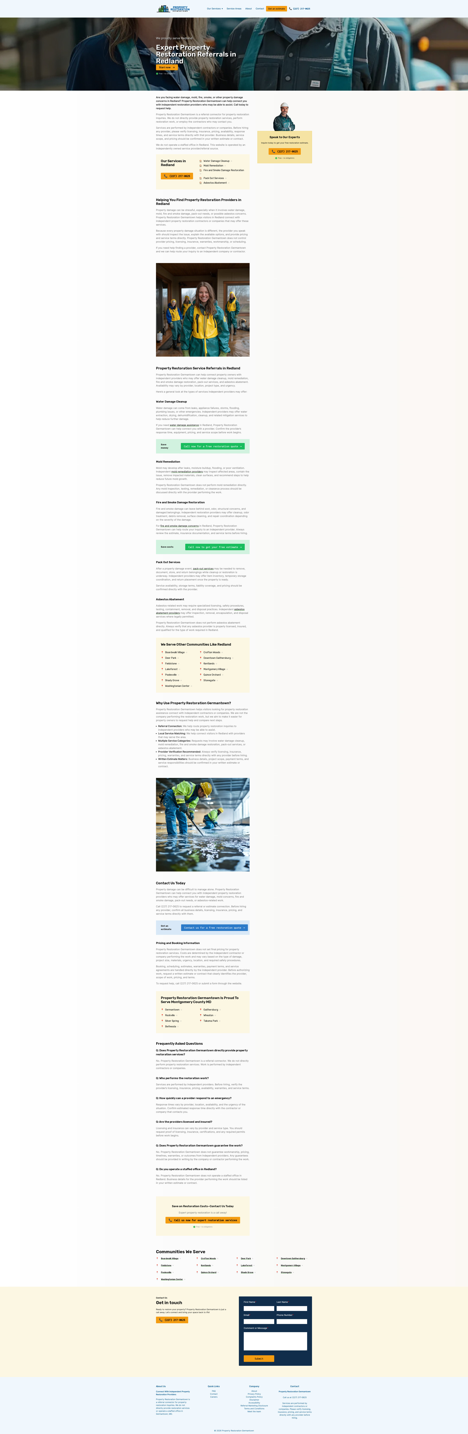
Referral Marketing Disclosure (254, 1405)
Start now (165, 67)
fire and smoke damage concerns (179, 525)
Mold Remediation (213, 165)
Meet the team (254, 1411)
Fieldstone (171, 663)
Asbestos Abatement (215, 182)
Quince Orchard (212, 674)
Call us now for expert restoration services (205, 1220)
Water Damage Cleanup (216, 160)
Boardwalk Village (175, 652)
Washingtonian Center (177, 685)
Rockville (170, 1015)
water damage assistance (184, 425)
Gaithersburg (211, 1009)
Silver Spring (172, 1020)
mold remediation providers (187, 471)
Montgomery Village (214, 669)
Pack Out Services (214, 178)
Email (246, 1315)
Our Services (214, 8)
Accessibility (254, 1402)
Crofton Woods (212, 652)
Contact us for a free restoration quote (212, 927)
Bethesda (170, 1026)
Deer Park (170, 657)
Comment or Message (255, 1328)
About (248, 8)
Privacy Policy (254, 1394)
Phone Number (284, 1315)
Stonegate (209, 680)
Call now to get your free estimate (213, 547)
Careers (213, 1397)
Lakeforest (171, 669)
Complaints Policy (254, 1397)
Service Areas (234, 8)
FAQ (214, 1391)
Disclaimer (254, 1400)
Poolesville (171, 674)
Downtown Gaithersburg (217, 657)
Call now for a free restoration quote (211, 446)
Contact (260, 8)
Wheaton (208, 1015)
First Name (249, 1302)
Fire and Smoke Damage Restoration (224, 170)
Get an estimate (276, 8)
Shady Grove (172, 680)
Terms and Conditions (254, 1408)
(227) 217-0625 (301, 8)
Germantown (172, 1009)
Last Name (282, 1302)
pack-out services (203, 568)
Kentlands (209, 663)
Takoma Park (211, 1020)
